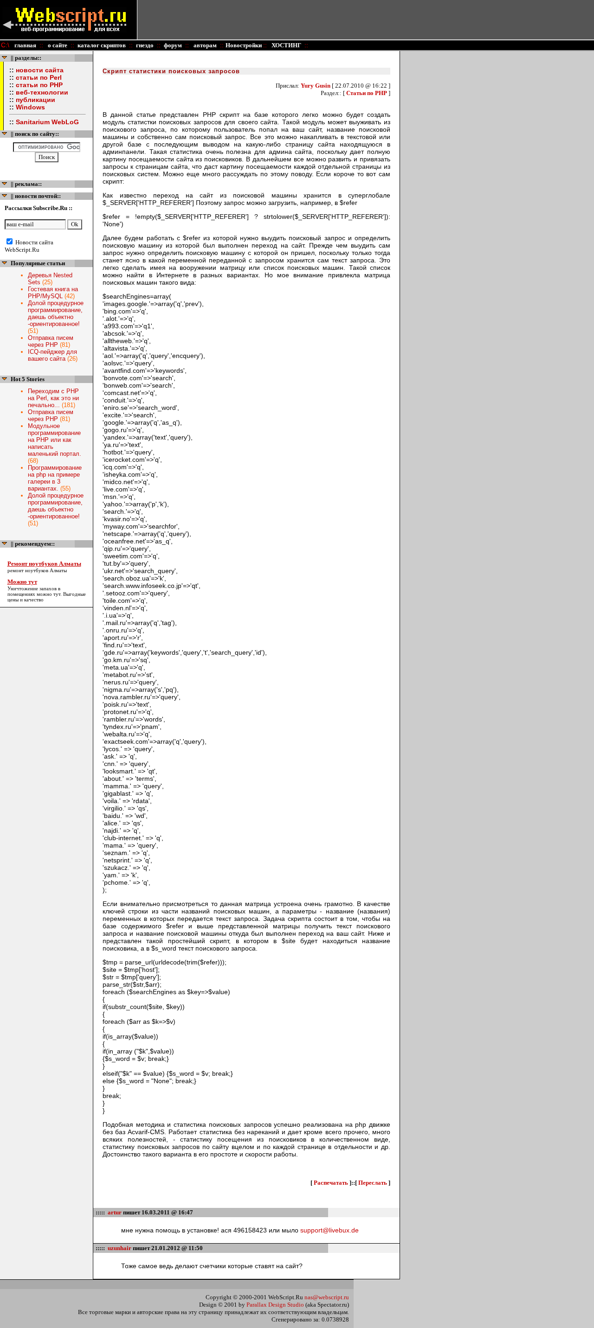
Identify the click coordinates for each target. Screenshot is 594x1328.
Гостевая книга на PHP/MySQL (53, 293)
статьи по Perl (39, 77)
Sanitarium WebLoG (47, 122)
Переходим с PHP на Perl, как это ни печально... (53, 398)
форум (172, 45)
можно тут (48, 594)
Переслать (372, 1182)
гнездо (145, 45)
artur (115, 1212)
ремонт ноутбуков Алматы (37, 570)
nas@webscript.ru (326, 1297)
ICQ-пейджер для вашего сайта (52, 355)
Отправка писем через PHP (50, 341)
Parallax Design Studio (275, 1304)
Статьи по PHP (366, 92)
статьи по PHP (39, 85)
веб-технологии (42, 92)
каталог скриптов (101, 45)
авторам (204, 45)
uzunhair (119, 1248)
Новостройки (244, 45)
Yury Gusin (315, 85)
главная (25, 45)
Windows (30, 107)
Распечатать (331, 1182)
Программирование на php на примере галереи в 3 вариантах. (55, 478)
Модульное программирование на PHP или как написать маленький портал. (54, 439)
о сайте (57, 45)
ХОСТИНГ (286, 45)
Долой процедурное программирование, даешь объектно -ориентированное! (56, 313)
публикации (35, 99)
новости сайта (40, 70)
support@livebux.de (329, 1230)
